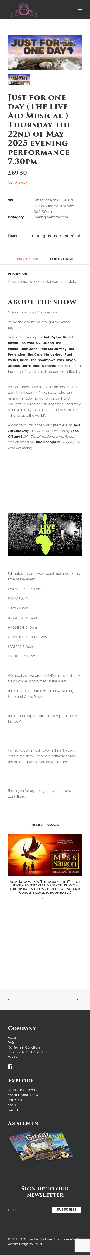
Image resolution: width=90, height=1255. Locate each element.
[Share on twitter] (38, 236)
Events (12, 1105)
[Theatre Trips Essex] (24, 9)
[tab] (61, 260)
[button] (80, 9)
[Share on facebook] (32, 236)
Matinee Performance (23, 1090)
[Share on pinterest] (49, 236)
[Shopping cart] (67, 10)
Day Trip (13, 1110)
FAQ (11, 1042)
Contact (13, 1057)
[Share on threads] (44, 236)
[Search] (59, 10)
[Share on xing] (72, 236)
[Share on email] (78, 236)
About (12, 1037)
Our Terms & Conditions (24, 1047)
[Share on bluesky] (66, 236)
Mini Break (15, 1100)
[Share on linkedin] (55, 236)
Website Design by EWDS (25, 1244)
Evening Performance (23, 1095)
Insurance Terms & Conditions (28, 1052)
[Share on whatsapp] (61, 236)
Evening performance (50, 217)
